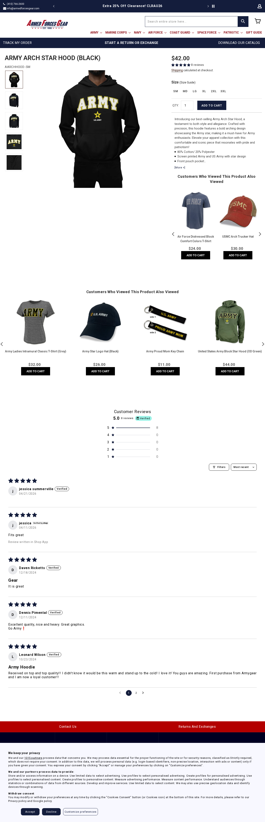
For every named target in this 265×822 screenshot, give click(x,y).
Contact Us (68, 727)
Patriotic (232, 32)
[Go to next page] (144, 693)
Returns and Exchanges (197, 727)
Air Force (155, 32)
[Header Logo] (47, 24)
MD (185, 91)
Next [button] (260, 234)
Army (94, 32)
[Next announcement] (208, 6)
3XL (223, 91)
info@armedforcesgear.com (23, 8)
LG (195, 91)
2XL (214, 91)
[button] (181, 65)
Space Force (207, 32)
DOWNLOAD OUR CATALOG (239, 43)
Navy (138, 32)
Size (183, 82)
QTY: (175, 105)
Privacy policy (17, 801)
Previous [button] (173, 234)
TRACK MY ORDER (17, 43)
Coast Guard (180, 32)
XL (204, 91)
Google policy (42, 801)
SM (175, 91)
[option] (132, 6)
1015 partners (33, 757)
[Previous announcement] (54, 6)
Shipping (177, 70)
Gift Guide (254, 32)
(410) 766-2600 (15, 3)
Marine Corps (116, 32)
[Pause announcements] (213, 6)
